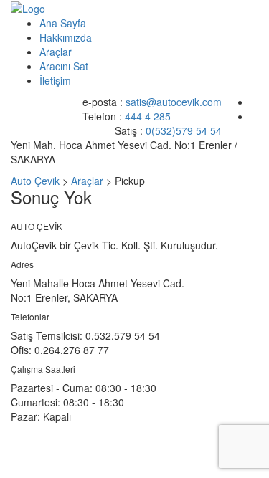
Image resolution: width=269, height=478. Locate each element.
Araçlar (55, 51)
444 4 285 (148, 116)
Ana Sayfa (62, 23)
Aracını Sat (63, 66)
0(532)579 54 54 (184, 130)
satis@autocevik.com (174, 102)
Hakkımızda (65, 37)
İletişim (55, 80)
